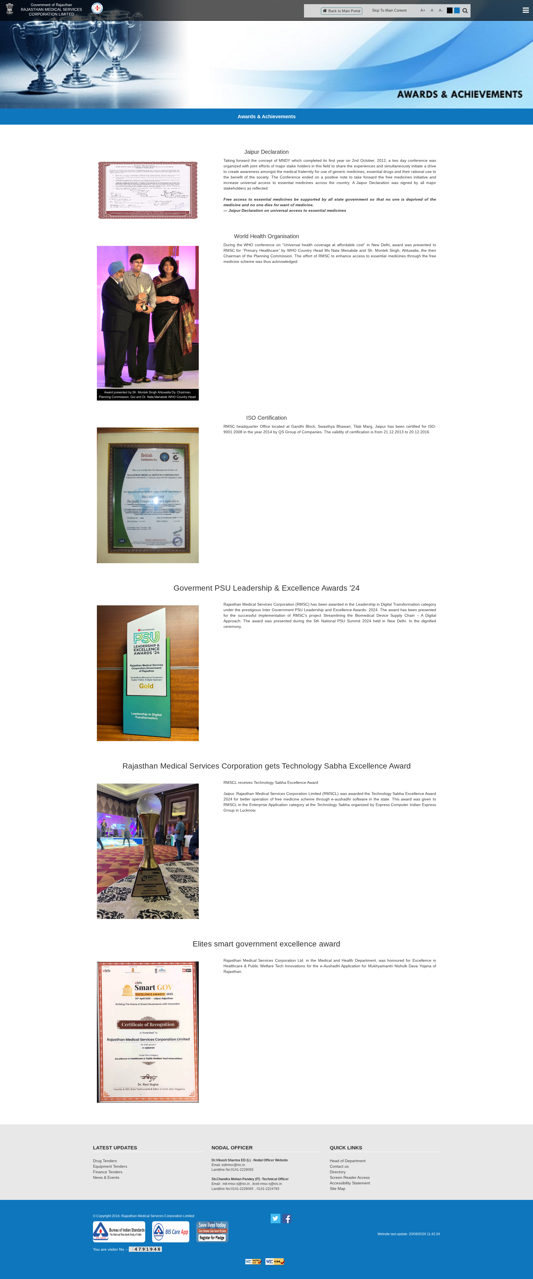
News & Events (106, 1177)
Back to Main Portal (344, 11)
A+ (423, 10)
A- (441, 10)
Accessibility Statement (350, 1183)
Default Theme (457, 10)
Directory (338, 1172)
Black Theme (449, 10)
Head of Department (348, 1161)
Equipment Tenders (110, 1166)
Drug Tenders (105, 1161)
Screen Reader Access (350, 1177)
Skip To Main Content (389, 10)
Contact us (339, 1166)
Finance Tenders (107, 1172)
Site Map (337, 1188)
